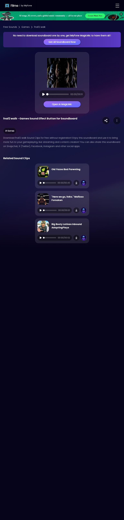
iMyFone (28, 5)
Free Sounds (10, 27)
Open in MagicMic (62, 104)
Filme (14, 6)
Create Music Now (95, 16)
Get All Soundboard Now (62, 42)
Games (25, 27)
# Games (9, 130)
